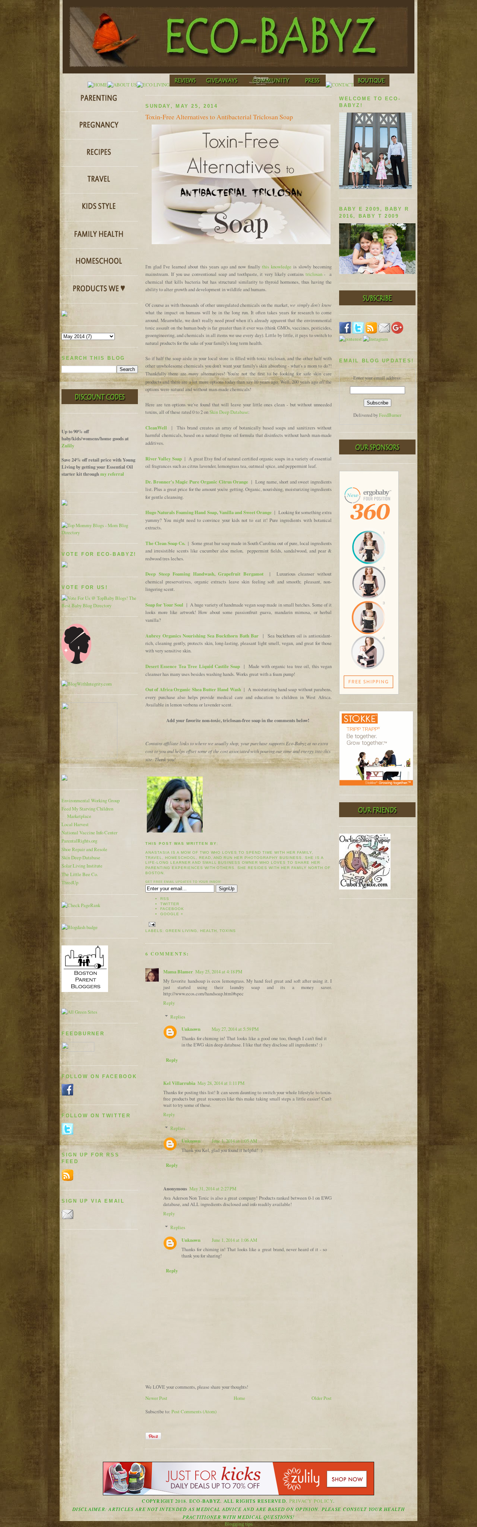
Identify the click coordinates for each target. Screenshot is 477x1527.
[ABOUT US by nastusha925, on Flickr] (122, 85)
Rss (164, 899)
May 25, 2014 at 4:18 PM (218, 972)
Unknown (190, 1029)
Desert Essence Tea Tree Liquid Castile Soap (192, 666)
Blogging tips (239, 1524)
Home (239, 1398)
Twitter (169, 904)
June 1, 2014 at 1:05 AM (234, 1141)
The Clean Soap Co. (165, 543)
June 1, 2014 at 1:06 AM (234, 1240)
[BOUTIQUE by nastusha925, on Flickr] (371, 85)
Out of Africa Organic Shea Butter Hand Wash (193, 689)
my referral (112, 473)
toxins (227, 931)
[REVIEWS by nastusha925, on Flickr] (185, 85)
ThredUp (69, 882)
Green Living (181, 931)
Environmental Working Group (90, 800)
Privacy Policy (311, 1501)
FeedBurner (390, 415)
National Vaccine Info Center (89, 832)
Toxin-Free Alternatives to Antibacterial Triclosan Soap (219, 116)
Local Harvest (75, 824)
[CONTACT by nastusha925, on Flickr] (340, 85)
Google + (171, 914)
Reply (169, 1003)
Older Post (322, 1398)
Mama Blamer (178, 971)
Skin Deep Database (80, 857)
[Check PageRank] (80, 905)
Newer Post (156, 1398)
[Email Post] (151, 924)
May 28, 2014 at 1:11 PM (221, 1083)
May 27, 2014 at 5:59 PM (235, 1029)
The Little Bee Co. (79, 874)
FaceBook (172, 909)
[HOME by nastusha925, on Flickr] (97, 85)
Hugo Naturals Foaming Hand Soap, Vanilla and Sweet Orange (208, 512)
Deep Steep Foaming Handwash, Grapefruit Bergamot (204, 573)
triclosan (314, 274)
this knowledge (276, 267)
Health (208, 931)
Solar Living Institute (81, 866)
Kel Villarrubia (179, 1083)
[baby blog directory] (99, 605)
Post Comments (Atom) (194, 1411)
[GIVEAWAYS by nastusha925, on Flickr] (222, 85)
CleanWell (156, 427)
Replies (177, 1016)
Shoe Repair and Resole (84, 849)
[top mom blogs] (99, 532)
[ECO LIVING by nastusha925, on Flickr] (153, 85)
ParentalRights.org (79, 841)
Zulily (67, 445)
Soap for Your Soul (164, 604)
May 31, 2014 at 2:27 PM (212, 1189)
